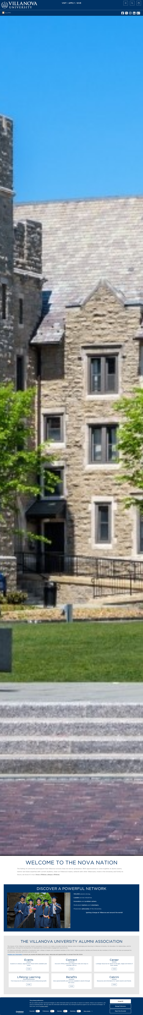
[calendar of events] (139, 3)
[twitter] (126, 13)
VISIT (64, 3)
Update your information (14, 954)
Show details (87, 1011)
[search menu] (132, 3)
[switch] (52, 1011)
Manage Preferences (120, 1006)
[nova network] (138, 13)
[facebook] (122, 13)
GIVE (79, 3)
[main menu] (125, 3)
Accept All (120, 1001)
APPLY (72, 3)
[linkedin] (134, 13)
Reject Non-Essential (120, 1011)
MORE (28, 969)
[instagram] (130, 13)
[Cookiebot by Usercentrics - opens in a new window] (19, 1012)
